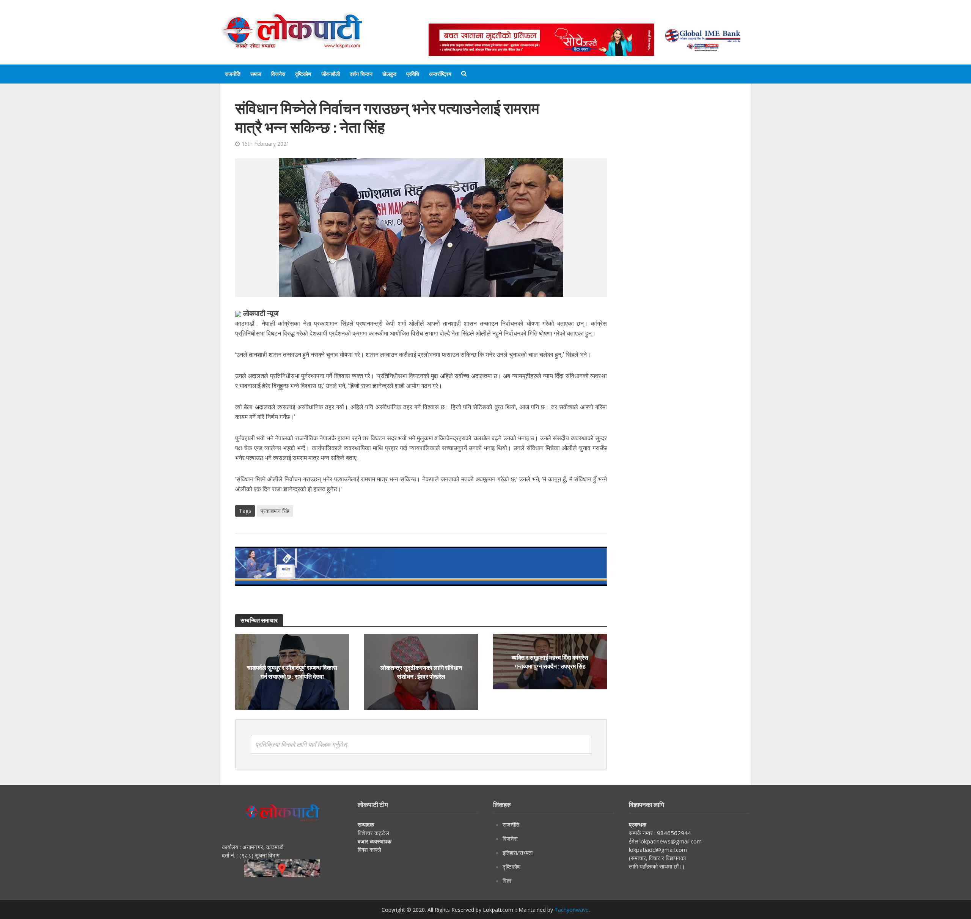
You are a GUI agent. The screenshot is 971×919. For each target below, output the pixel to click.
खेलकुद (389, 73)
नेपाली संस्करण (555, 16)
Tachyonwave (572, 909)
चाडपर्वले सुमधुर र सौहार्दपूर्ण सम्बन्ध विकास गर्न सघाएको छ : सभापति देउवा (292, 672)
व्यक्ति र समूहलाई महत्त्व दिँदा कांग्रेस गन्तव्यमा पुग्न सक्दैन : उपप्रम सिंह (550, 662)
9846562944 (673, 833)
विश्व (507, 880)
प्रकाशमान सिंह (275, 510)
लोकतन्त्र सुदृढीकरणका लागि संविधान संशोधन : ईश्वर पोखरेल (421, 672)
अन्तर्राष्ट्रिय (440, 73)
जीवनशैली (330, 73)
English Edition (507, 16)
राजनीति (232, 73)
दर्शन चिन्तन (361, 73)
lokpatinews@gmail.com (670, 841)
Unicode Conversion (611, 16)
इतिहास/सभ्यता (518, 852)
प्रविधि (412, 73)
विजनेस (278, 73)
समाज (255, 73)
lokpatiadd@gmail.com (658, 849)
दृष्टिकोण (303, 73)
